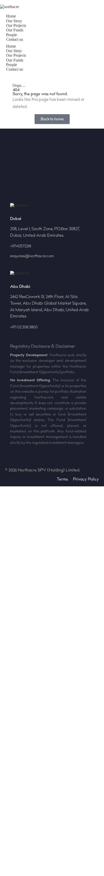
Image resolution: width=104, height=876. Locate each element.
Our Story (14, 21)
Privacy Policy (86, 479)
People (11, 35)
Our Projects (16, 25)
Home (11, 16)
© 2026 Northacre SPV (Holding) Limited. (42, 470)
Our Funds (14, 30)
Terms (62, 479)
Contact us (14, 39)
